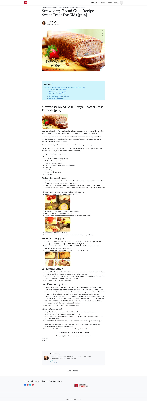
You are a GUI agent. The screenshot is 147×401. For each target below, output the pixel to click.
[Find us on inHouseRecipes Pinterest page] (33, 385)
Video (110, 3)
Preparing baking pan (56, 92)
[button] (52, 84)
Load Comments (73, 370)
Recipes (94, 3)
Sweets (82, 7)
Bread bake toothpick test (58, 96)
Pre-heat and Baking (56, 94)
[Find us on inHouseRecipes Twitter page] (30, 385)
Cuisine (102, 3)
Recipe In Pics (74, 7)
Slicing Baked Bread (55, 98)
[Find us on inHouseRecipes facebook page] (25, 385)
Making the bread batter (57, 90)
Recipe (55, 7)
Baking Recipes (46, 7)
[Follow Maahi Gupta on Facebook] (55, 361)
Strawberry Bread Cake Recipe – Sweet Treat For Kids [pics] (64, 87)
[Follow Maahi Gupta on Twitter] (51, 361)
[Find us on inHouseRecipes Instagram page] (28, 385)
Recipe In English (63, 7)
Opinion (116, 3)
